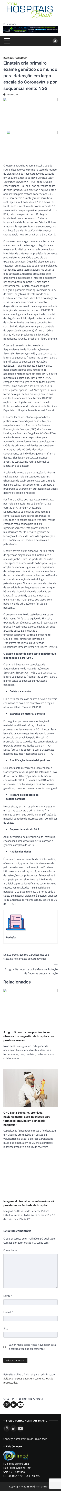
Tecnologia (21, 58)
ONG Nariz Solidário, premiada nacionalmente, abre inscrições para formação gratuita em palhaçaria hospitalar (26, 1118)
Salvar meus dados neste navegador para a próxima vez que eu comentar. (32, 1347)
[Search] (55, 40)
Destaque (8, 58)
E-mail (8, 1312)
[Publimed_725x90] (30, 32)
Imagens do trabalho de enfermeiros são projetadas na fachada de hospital (29, 1203)
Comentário (11, 1250)
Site (5, 1328)
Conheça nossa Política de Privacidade (25, 1439)
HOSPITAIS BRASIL (41, 1486)
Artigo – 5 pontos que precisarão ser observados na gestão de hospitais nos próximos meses (29, 1036)
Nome (7, 1296)
